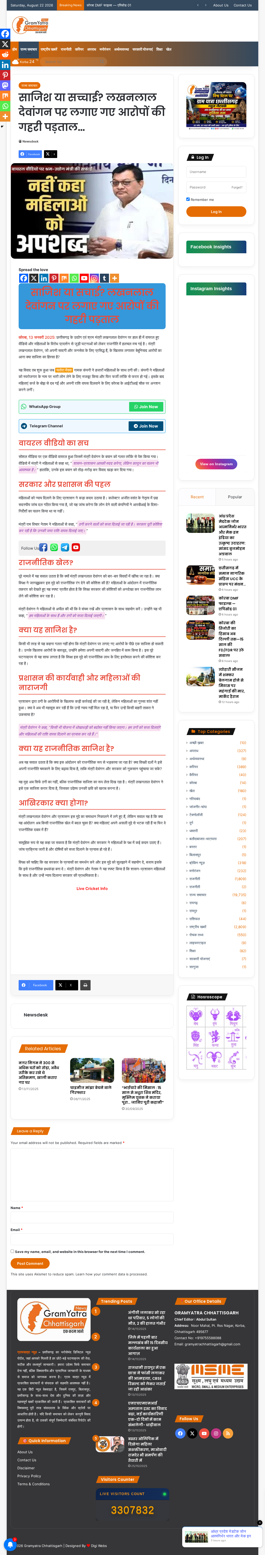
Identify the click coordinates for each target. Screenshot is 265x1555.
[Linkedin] (43, 278)
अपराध (91, 49)
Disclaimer (26, 1468)
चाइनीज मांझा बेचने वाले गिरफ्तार (91, 1090)
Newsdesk (31, 141)
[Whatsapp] (74, 278)
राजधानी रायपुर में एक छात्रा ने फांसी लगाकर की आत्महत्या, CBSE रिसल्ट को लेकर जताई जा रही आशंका (147, 1378)
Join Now (148, 406)
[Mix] (64, 278)
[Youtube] (84, 278)
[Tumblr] (104, 278)
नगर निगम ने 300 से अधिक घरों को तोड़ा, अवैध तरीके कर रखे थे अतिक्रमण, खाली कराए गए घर (39, 1072)
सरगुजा (193, 967)
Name (17, 1208)
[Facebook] (23, 278)
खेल (168, 49)
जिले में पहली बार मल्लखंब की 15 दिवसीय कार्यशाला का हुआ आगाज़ (148, 1345)
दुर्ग (191, 823)
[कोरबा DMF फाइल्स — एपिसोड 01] (200, 605)
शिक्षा (159, 49)
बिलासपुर (195, 855)
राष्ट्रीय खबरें (49, 49)
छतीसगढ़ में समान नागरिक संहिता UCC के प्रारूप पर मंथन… (232, 576)
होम (14, 49)
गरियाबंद (194, 799)
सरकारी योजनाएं (142, 49)
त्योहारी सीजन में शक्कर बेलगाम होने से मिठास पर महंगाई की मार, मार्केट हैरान (232, 683)
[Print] (85, 985)
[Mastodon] (5, 85)
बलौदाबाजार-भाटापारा (203, 839)
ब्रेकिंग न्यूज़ (197, 863)
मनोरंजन (105, 49)
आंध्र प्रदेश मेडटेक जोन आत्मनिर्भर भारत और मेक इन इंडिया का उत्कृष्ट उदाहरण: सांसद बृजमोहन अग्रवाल (232, 535)
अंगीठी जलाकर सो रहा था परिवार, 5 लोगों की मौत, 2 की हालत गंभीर (146, 1318)
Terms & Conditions (33, 1484)
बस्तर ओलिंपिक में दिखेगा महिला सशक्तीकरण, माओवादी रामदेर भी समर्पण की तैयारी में (147, 1449)
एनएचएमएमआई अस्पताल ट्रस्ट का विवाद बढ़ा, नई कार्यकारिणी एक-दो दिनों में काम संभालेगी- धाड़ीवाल (147, 1414)
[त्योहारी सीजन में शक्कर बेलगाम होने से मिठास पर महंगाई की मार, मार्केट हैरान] (200, 676)
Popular (235, 496)
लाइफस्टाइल (197, 943)
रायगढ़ (193, 903)
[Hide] (2, 126)
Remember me (202, 200)
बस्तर (193, 847)
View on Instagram (216, 464)
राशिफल (194, 919)
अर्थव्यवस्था (121, 49)
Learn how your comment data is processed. (112, 1274)
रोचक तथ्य (196, 935)
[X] (33, 278)
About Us (221, 5)
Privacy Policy (29, 1476)
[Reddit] (5, 54)
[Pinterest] (53, 278)
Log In (216, 211)
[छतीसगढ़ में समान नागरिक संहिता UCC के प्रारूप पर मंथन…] (200, 575)
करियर (79, 49)
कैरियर (193, 775)
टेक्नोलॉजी (196, 815)
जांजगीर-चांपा (198, 807)
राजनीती (66, 49)
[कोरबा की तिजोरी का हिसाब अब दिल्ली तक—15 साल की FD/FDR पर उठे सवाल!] (200, 630)
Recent (197, 496)
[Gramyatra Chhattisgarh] (30, 26)
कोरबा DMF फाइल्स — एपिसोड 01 (229, 604)
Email (17, 1230)
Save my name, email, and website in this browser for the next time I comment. (80, 1252)
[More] (114, 278)
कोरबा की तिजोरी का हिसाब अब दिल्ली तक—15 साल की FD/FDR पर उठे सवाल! (137, 5)
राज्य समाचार (28, 49)
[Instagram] (94, 278)
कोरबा (193, 783)
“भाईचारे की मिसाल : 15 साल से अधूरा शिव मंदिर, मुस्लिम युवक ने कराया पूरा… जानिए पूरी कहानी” (143, 1095)
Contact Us (243, 5)
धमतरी (193, 831)
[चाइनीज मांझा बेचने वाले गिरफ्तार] (92, 1070)
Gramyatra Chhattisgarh (42, 1546)
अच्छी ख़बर (196, 743)
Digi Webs (99, 1546)
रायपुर (193, 911)
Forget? (237, 187)
